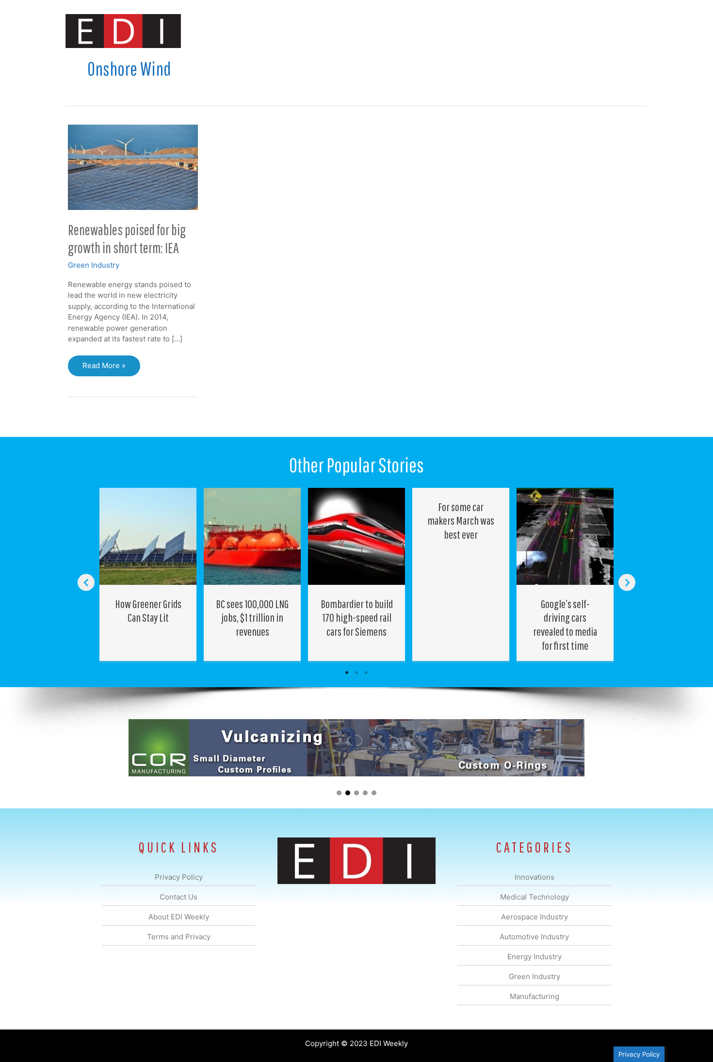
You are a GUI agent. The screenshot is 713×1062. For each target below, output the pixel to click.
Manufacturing (510, 31)
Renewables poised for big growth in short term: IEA (127, 238)
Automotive (381, 31)
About (558, 31)
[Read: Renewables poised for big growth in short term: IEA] (133, 166)
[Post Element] (148, 574)
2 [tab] (356, 672)
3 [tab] (366, 672)
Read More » (104, 368)
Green (463, 31)
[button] (632, 30)
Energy (426, 31)
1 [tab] (347, 672)
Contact (596, 31)
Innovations (243, 31)
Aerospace (331, 31)
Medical (288, 31)
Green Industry (93, 265)
